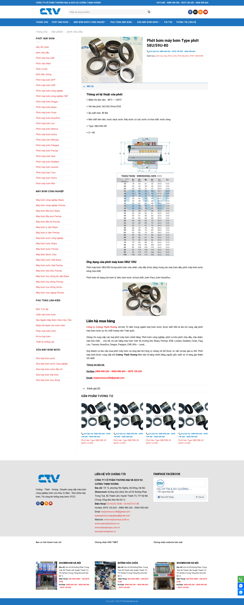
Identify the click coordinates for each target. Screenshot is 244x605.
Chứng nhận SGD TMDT (106, 542)
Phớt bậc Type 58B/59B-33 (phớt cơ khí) (93, 441)
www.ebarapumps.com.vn (107, 527)
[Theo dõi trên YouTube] (205, 12)
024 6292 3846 (114, 503)
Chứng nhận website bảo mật (168, 542)
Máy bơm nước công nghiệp (89, 22)
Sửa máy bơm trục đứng (48, 380)
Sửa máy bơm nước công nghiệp (52, 363)
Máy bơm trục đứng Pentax (49, 281)
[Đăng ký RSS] (200, 12)
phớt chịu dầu (75, 31)
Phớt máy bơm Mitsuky (47, 139)
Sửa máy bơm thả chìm (47, 374)
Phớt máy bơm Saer (45, 156)
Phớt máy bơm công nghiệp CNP (52, 96)
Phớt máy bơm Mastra (47, 129)
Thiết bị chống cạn (45, 342)
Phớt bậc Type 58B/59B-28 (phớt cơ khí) (126, 441)
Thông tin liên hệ (186, 22)
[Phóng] (85, 79)
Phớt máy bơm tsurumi (47, 167)
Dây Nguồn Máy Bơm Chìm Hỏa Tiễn (53, 320)
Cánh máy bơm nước (46, 314)
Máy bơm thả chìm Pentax (49, 270)
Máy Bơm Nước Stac (46, 254)
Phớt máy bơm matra (46, 134)
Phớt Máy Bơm (183, 56)
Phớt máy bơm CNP (45, 85)
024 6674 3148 (131, 503)
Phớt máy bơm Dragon (47, 101)
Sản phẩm (57, 31)
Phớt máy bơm (60, 22)
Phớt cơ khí (41, 69)
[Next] (208, 425)
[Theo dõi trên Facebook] (190, 12)
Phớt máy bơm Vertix (46, 178)
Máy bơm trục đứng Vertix (49, 287)
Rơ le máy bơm (43, 336)
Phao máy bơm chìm (46, 331)
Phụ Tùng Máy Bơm (121, 22)
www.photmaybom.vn (105, 531)
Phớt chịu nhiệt (43, 63)
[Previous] (81, 425)
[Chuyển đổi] (84, 86)
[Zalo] (241, 586)
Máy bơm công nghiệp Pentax (50, 205)
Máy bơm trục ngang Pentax (50, 292)
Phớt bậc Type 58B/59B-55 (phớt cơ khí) (158, 441)
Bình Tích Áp (42, 309)
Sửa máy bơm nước (147, 22)
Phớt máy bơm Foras (46, 112)
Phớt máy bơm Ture (45, 172)
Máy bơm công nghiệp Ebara (50, 200)
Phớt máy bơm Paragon (47, 145)
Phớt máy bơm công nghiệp (49, 90)
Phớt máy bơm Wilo (45, 183)
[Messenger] (241, 592)
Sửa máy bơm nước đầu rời (49, 369)
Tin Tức (168, 22)
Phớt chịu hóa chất (45, 58)
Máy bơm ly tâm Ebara (47, 227)
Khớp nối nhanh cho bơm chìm (50, 325)
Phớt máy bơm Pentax (47, 150)
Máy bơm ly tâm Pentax (48, 232)
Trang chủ (42, 22)
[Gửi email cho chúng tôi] (195, 12)
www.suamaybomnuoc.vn (107, 523)
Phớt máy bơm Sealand (47, 161)
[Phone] (241, 579)
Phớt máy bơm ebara (46, 107)
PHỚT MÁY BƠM (196, 56)
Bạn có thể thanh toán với (48, 542)
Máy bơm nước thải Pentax (49, 265)
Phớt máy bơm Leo (45, 123)
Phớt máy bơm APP (45, 80)
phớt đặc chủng (43, 74)
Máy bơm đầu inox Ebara (48, 211)
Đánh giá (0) (93, 388)
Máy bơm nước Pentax (47, 249)
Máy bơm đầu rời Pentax (48, 221)
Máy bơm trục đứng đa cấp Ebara (52, 276)
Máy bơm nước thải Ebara (48, 260)
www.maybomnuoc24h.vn (116, 519)
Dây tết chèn (42, 47)
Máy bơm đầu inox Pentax (49, 216)
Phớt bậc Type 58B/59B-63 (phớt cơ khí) (190, 441)
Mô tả (90, 86)
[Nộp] (149, 12)
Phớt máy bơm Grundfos (48, 118)
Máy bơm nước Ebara (46, 243)
